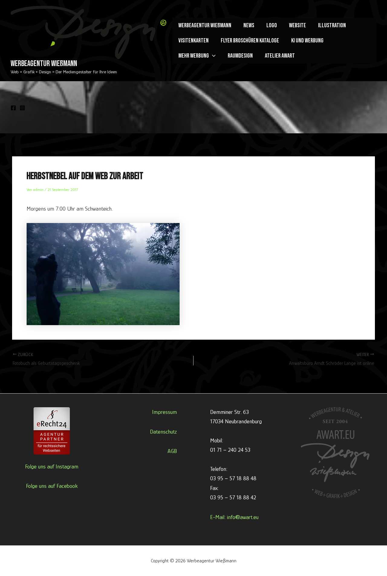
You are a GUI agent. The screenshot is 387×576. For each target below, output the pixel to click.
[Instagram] (22, 108)
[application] (212, 55)
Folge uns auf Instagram (51, 466)
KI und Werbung (307, 40)
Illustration (332, 25)
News (248, 25)
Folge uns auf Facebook (52, 486)
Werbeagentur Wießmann (44, 63)
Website (297, 25)
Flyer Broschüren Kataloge (250, 40)
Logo (271, 25)
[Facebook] (13, 108)
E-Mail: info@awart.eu (234, 517)
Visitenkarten (193, 40)
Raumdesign (240, 55)
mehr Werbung (193, 55)
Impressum (164, 412)
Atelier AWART (280, 55)
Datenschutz (163, 431)
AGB (172, 451)
